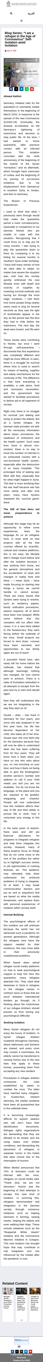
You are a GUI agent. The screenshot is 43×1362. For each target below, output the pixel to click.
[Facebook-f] (12, 1351)
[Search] (11, 13)
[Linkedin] (26, 1351)
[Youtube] (30, 1351)
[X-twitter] (17, 1351)
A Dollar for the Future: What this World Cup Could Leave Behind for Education (35, 1303)
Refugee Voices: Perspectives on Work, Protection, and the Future (8, 1302)
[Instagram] (21, 1351)
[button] (21, 21)
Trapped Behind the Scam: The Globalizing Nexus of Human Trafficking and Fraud (21, 1303)
